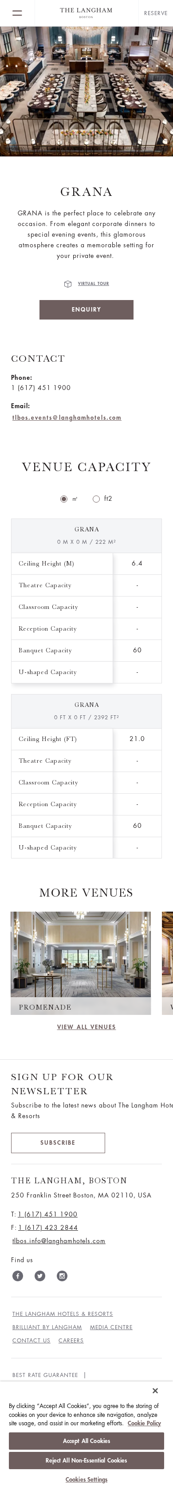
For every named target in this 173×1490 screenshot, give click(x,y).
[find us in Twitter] (40, 1277)
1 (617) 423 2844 (48, 1228)
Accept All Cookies (86, 1441)
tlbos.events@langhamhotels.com (67, 418)
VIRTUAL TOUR (93, 284)
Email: (20, 406)
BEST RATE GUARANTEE (45, 1375)
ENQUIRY (87, 309)
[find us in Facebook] (17, 1277)
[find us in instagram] (62, 1277)
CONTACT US (31, 1340)
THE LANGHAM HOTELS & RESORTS (62, 1314)
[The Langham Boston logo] (86, 13)
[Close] (155, 1390)
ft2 (108, 498)
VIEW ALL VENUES (86, 1027)
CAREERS (71, 1340)
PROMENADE (45, 1007)
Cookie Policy (144, 1423)
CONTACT (38, 358)
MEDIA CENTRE (111, 1327)
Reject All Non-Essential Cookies (86, 1460)
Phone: (21, 377)
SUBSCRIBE (57, 1143)
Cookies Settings (86, 1479)
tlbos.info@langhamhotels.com (59, 1241)
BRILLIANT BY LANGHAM (47, 1327)
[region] (86, 1435)
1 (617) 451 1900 (48, 1214)
